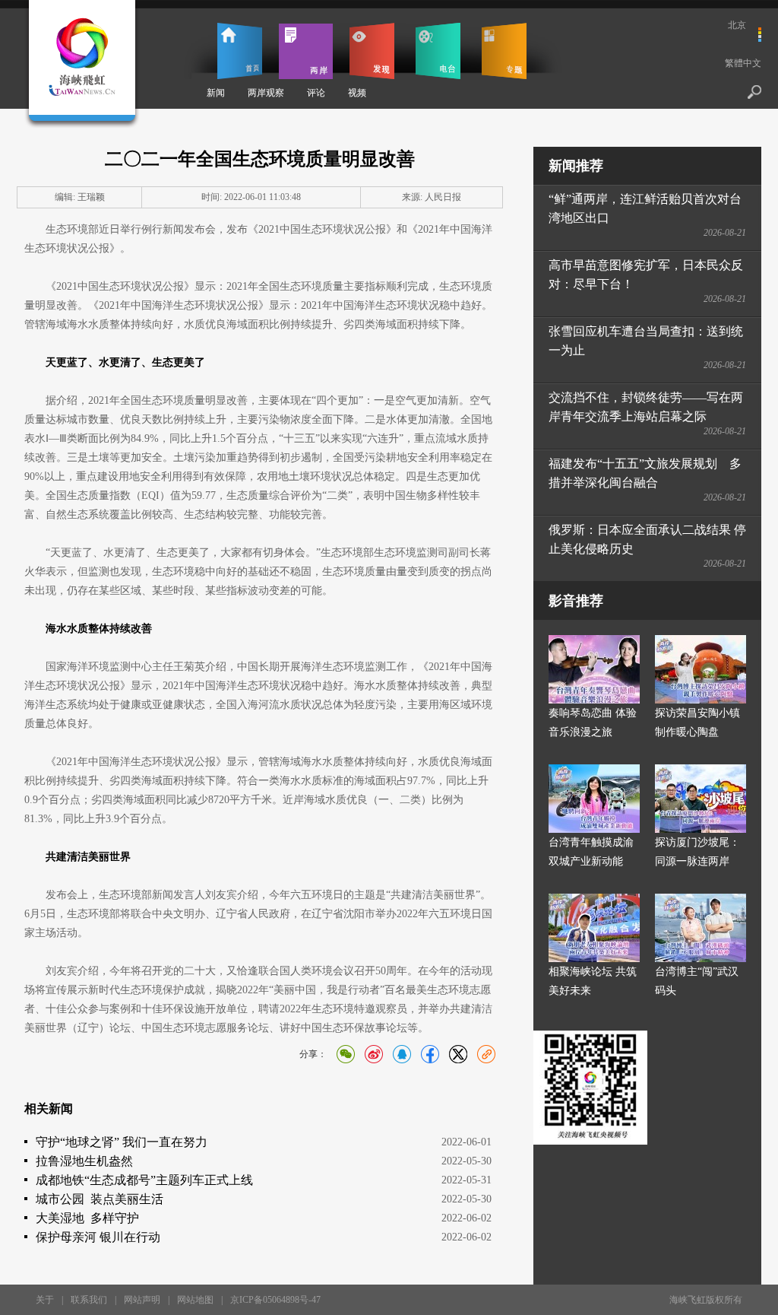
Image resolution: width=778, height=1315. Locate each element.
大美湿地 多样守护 (87, 1218)
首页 (240, 51)
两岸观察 (266, 92)
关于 (45, 1299)
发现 (372, 51)
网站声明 (142, 1299)
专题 (504, 51)
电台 (438, 51)
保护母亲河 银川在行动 (98, 1237)
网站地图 (195, 1299)
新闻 (216, 92)
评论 (316, 92)
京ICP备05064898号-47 (275, 1299)
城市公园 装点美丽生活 (99, 1199)
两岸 (306, 51)
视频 (357, 92)
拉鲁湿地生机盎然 (84, 1161)
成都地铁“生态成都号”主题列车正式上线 (144, 1180)
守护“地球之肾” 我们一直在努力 (121, 1142)
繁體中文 (743, 63)
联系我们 (89, 1299)
